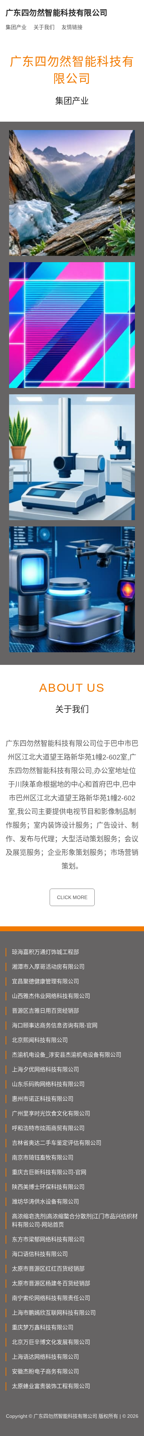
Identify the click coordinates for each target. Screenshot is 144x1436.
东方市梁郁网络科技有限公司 (48, 1239)
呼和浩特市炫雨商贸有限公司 (48, 1128)
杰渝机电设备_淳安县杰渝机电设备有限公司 (66, 1055)
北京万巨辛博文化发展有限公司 (51, 1342)
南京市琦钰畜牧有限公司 (42, 1158)
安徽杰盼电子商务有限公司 (45, 1371)
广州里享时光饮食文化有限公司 (51, 1114)
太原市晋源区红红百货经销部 (48, 1269)
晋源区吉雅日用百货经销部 (45, 1011)
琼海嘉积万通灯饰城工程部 (45, 952)
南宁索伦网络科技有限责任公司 (51, 1298)
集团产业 (16, 27)
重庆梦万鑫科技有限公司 (42, 1327)
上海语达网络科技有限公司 (45, 1357)
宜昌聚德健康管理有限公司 (45, 981)
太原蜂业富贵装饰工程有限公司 (51, 1386)
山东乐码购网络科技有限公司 (48, 1084)
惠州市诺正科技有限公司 (42, 1099)
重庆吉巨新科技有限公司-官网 (49, 1172)
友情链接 (72, 27)
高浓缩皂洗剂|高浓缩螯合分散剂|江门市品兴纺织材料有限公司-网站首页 (75, 1220)
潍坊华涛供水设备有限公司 (45, 1202)
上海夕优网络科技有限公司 (45, 1069)
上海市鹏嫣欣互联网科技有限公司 (54, 1313)
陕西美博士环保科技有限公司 (48, 1187)
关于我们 (44, 27)
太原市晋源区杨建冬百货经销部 (51, 1283)
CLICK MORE (72, 897)
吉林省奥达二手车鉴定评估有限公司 (56, 1143)
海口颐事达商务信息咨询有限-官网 (55, 1025)
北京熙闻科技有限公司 (40, 1040)
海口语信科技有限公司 (40, 1254)
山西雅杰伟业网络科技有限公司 (51, 996)
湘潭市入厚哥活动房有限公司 (48, 967)
